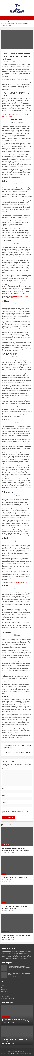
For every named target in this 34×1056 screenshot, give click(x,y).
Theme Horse (10, 1053)
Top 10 (10, 51)
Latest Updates (7, 963)
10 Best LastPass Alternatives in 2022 (18, 582)
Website (4, 802)
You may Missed (8, 825)
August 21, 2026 (6, 881)
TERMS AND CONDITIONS (8, 998)
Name (4, 788)
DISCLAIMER (4, 994)
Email (4, 795)
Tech (4, 873)
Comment (5, 769)
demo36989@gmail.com (15, 62)
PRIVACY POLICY (5, 996)
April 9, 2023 (5, 62)
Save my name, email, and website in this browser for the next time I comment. (16, 812)
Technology (6, 844)
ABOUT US (4, 989)
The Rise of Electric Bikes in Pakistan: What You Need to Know (17, 753)
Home (2, 985)
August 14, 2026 (6, 939)
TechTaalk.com (21, 1051)
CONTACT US (4, 992)
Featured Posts (7, 1003)
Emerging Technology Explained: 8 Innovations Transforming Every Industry (19, 966)
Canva (11, 68)
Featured (5, 51)
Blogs (2, 987)
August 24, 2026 (6, 852)
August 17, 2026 (6, 910)
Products (5, 931)
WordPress (29, 1053)
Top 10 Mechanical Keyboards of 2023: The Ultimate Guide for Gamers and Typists (17, 746)
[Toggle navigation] (3, 18)
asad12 (13, 852)
